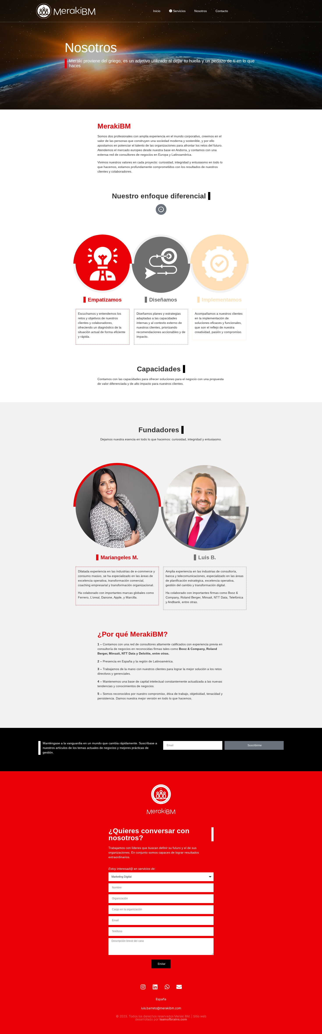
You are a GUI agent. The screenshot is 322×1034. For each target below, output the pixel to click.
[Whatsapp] (167, 986)
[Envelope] (179, 986)
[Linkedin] (155, 986)
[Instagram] (143, 986)
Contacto (222, 11)
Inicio (156, 11)
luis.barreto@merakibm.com (161, 1008)
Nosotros (200, 11)
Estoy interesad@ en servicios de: (132, 868)
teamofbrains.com (173, 1019)
